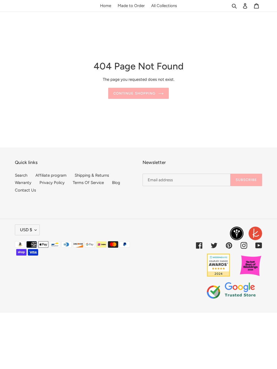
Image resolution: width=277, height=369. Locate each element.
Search (21, 175)
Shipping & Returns (92, 175)
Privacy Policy (52, 182)
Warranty (23, 182)
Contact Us (25, 190)
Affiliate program (51, 175)
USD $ (26, 229)
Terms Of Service (88, 182)
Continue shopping (134, 93)
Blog (116, 182)
